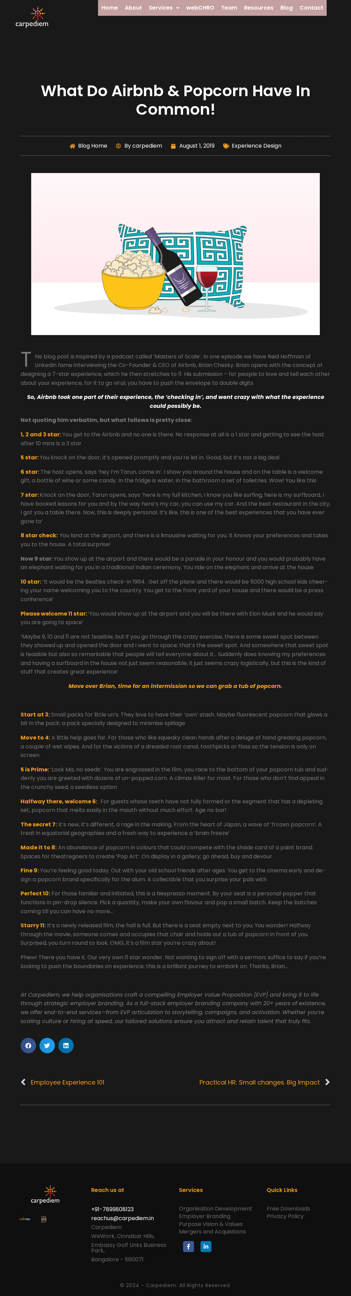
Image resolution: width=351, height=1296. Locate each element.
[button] (28, 1045)
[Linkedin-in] (206, 1246)
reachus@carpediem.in (122, 1218)
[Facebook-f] (188, 1246)
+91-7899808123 (112, 1209)
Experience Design (256, 146)
